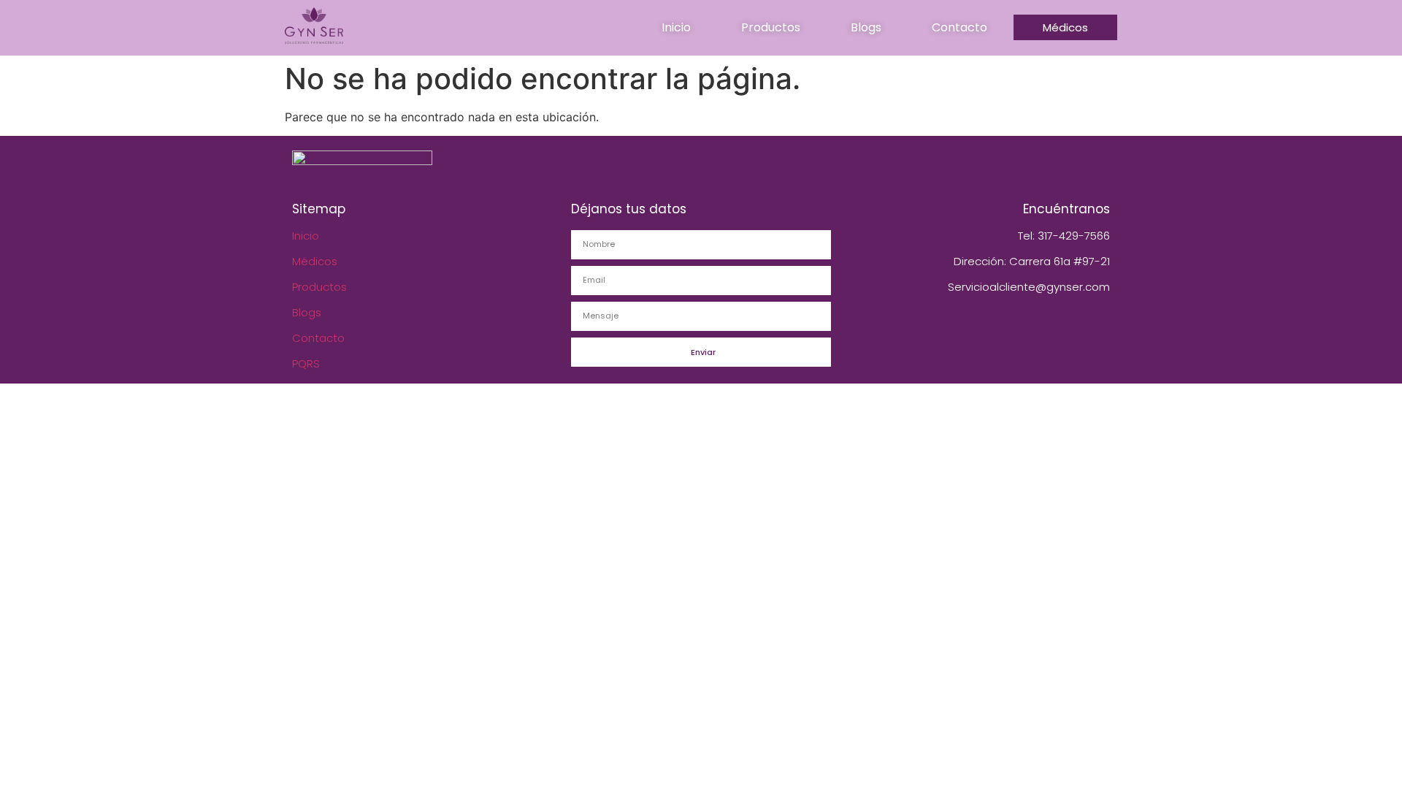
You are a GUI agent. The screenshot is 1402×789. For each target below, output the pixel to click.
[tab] (676, 27)
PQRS (306, 363)
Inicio (305, 235)
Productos (319, 286)
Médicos (314, 261)
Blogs (306, 312)
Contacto (318, 338)
